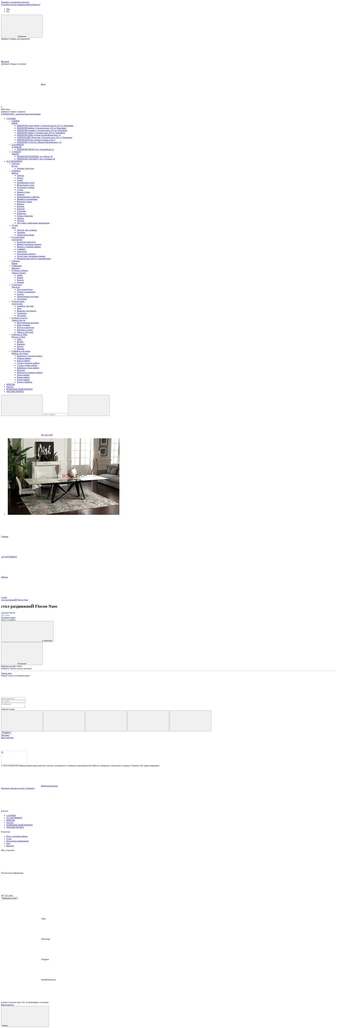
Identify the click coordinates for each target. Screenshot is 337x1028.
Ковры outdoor (23, 377)
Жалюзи (20, 349)
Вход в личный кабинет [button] (17, 836)
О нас (3, 4)
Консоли (21, 209)
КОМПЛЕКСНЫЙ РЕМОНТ (19, 389)
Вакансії (36, 4)
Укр (8, 9)
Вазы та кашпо (23, 325)
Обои (19, 339)
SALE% (9, 387)
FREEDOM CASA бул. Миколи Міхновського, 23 (39, 142)
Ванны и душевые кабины (29, 247)
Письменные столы (25, 182)
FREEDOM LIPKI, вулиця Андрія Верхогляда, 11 (39, 135)
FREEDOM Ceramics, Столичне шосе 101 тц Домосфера (42, 130)
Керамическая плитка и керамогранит (34, 258)
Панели (20, 280)
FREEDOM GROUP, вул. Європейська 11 (35, 149)
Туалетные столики (25, 187)
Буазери (20, 282)
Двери (20, 275)
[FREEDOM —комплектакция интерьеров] (14, 763)
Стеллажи (21, 211)
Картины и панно (25, 330)
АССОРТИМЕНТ (14, 161)
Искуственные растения (28, 323)
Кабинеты (21, 213)
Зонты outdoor (23, 375)
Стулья (20, 190)
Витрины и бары (24, 201)
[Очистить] (89, 405)
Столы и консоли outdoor (28, 363)
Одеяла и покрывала (26, 292)
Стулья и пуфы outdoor (27, 365)
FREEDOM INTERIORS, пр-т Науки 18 (35, 156)
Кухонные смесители (26, 242)
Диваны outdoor (24, 358)
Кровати (20, 194)
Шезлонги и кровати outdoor (30, 372)
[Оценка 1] (22, 720)
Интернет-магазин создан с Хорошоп (17, 788)
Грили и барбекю (24, 382)
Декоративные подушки (28, 296)
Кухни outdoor (23, 380)
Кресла (20, 178)
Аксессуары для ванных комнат (31, 256)
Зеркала (20, 218)
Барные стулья (23, 192)
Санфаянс (21, 249)
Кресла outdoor (23, 361)
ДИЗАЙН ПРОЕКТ (15, 391)
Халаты (20, 294)
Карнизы (21, 344)
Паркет (20, 277)
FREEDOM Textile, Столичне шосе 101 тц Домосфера (41, 133)
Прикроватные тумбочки (28, 197)
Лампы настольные (25, 235)
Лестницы (21, 315)
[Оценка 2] (64, 720)
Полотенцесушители (26, 254)
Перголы (21, 370)
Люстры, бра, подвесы (27, 230)
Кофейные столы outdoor (28, 368)
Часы (19, 308)
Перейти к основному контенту (15, 2)
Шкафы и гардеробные (27, 199)
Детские (20, 220)
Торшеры (21, 232)
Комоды (20, 204)
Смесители (22, 251)
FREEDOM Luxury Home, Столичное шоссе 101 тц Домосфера (45, 126)
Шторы (20, 342)
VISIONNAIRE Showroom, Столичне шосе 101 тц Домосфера (44, 137)
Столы (20, 180)
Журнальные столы (25, 185)
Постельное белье (25, 289)
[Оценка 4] (148, 720)
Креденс (20, 206)
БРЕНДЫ (10, 384)
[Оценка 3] (106, 720)
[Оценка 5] (190, 720)
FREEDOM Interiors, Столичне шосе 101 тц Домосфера (41, 128)
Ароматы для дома (25, 306)
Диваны (20, 175)
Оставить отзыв (8, 617)
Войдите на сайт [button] (8, 666)
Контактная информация (17, 4)
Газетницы (22, 313)
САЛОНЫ (11, 118)
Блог (30, 4)
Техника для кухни (25, 168)
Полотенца (22, 299)
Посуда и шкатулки (25, 327)
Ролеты (20, 346)
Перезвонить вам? (9, 898)
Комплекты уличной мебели (29, 356)
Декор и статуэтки (25, 332)
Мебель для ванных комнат (29, 244)
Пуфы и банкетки (25, 216)
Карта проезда (7, 1005)
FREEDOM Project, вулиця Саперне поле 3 (36, 140)
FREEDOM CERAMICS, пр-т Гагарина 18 (36, 159)
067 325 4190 (47, 435)
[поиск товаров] (22, 405)
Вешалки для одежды (26, 311)
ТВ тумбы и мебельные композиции (33, 223)
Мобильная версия (49, 786)
